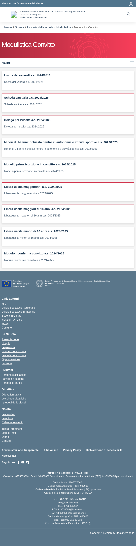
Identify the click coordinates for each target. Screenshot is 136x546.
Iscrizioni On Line (12, 319)
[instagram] (27, 462)
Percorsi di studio (12, 382)
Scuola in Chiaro (11, 315)
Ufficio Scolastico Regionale (18, 307)
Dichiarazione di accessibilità (104, 450)
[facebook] (18, 462)
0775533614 (22, 476)
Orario (5, 436)
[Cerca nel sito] (128, 14)
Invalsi (5, 323)
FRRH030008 (81, 486)
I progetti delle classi (14, 402)
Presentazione (10, 339)
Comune (7, 327)
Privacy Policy (72, 450)
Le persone (8, 347)
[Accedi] (131, 3)
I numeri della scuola (14, 351)
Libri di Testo (9, 432)
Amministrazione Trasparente (20, 450)
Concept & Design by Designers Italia (112, 533)
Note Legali (9, 455)
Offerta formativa (11, 394)
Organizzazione (11, 359)
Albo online (51, 450)
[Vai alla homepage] (14, 14)
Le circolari (8, 414)
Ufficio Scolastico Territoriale (18, 311)
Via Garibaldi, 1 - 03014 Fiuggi (73, 472)
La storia (7, 363)
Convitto (6, 440)
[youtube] (22, 462)
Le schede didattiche (14, 398)
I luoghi (6, 343)
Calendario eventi (12, 422)
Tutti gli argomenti (12, 428)
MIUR (5, 303)
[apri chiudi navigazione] (5, 14)
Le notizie (7, 418)
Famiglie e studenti (13, 378)
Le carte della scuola (14, 355)
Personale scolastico (14, 374)
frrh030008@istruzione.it (51, 476)
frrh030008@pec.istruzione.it (117, 476)
